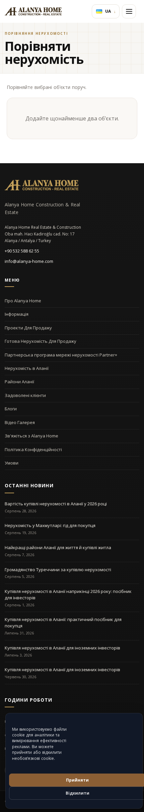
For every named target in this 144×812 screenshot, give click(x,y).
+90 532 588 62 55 (22, 251)
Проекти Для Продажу (28, 328)
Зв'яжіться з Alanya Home (31, 436)
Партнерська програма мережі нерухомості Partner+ (61, 355)
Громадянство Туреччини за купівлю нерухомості (58, 570)
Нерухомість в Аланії (27, 368)
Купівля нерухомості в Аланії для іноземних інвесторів (62, 648)
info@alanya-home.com (29, 261)
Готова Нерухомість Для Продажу (40, 341)
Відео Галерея (20, 422)
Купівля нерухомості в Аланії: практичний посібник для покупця (63, 622)
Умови (11, 463)
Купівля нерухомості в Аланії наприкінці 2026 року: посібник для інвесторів (68, 594)
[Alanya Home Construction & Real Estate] (33, 11)
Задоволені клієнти (25, 395)
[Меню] (129, 11)
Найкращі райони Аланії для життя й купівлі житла (58, 547)
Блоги (11, 409)
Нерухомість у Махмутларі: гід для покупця (50, 525)
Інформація (16, 314)
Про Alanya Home (23, 301)
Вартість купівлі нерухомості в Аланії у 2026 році (56, 504)
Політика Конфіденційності (33, 449)
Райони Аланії (19, 382)
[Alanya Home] (41, 185)
